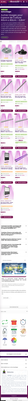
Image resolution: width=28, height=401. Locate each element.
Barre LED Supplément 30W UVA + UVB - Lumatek (21, 168)
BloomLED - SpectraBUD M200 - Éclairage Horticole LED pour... (20, 62)
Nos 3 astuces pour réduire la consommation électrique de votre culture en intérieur (14, 280)
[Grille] (1, 41)
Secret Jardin (8, 94)
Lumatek (21, 166)
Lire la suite (5, 298)
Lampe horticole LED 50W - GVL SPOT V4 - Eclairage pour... (7, 168)
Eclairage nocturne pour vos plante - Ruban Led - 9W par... (6, 61)
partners (10, 375)
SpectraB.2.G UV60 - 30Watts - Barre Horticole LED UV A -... (7, 131)
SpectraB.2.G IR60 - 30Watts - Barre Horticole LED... (21, 131)
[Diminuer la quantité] (15, 74)
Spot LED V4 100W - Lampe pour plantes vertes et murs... (7, 203)
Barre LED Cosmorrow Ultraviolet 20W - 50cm (6, 97)
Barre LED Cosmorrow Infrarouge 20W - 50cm (20, 97)
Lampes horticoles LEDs (9, 285)
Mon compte (4, 363)
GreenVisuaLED (8, 166)
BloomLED (21, 60)
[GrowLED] (14, 1)
